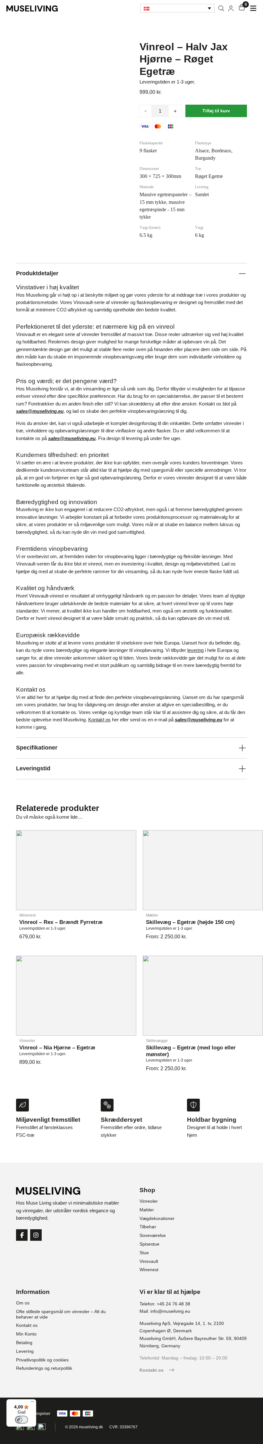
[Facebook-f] (22, 1235)
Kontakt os (99, 719)
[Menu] (32, 1403)
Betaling (24, 1342)
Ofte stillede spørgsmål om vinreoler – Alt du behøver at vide (61, 1314)
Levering (25, 1351)
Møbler (147, 1209)
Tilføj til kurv (216, 110)
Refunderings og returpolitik (44, 1368)
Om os (23, 1302)
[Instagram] (36, 1235)
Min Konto (26, 1333)
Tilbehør (148, 1226)
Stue (144, 1252)
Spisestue (149, 1244)
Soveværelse (153, 1235)
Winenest (149, 1269)
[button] (177, 8)
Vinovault (149, 1261)
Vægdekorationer (157, 1218)
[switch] (21, 1420)
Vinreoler (149, 1201)
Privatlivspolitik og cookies (42, 1359)
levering (195, 650)
